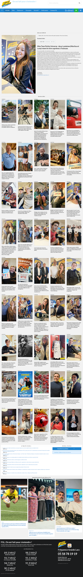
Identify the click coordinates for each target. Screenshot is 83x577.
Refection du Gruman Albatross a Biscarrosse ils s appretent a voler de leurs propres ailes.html (21, 462)
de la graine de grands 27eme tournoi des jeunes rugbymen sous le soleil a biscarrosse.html (20, 464)
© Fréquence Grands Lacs (63, 563)
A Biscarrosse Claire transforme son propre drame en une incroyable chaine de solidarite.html (20, 447)
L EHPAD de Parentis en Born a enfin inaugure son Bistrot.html (15, 459)
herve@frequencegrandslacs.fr (43, 75)
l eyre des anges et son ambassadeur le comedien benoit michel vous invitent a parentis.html (20, 457)
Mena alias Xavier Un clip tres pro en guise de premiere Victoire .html (16, 467)
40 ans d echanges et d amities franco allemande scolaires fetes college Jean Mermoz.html (20, 472)
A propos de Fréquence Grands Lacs (8, 573)
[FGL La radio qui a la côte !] (7, 7)
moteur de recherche (67, 452)
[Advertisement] (41, 22)
